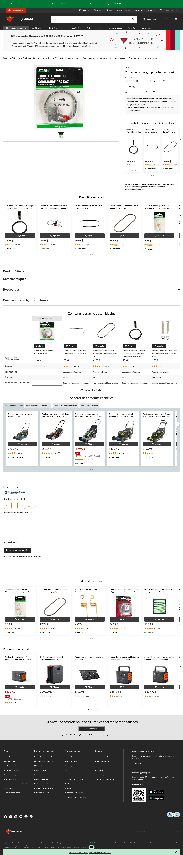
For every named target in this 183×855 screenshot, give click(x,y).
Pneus (99, 28)
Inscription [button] (100, 10)
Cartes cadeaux (39, 775)
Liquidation (76, 28)
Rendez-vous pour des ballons (44, 784)
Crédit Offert (86, 10)
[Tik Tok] (31, 816)
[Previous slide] (4, 3)
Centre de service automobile (44, 761)
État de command (152, 19)
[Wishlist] (166, 19)
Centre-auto (147, 28)
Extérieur (16, 58)
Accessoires (120, 58)
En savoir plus (137, 784)
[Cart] (176, 19)
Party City (132, 28)
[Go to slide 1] (61, 135)
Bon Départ (68, 784)
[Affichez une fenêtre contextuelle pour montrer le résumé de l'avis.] (161, 245)
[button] (133, 19)
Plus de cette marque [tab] (89, 405)
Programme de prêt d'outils (43, 788)
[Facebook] (5, 816)
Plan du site (99, 766)
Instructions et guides (41, 793)
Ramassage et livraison (11, 770)
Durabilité (68, 788)
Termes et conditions (102, 761)
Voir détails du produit (151, 81)
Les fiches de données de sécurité (15, 784)
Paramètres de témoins (12, 793)
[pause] (11, 3)
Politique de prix (100, 775)
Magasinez (123, 4)
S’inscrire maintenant (121, 735)
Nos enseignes (70, 766)
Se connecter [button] (168, 10)
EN (176, 10)
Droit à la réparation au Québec (105, 779)
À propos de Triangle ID (72, 761)
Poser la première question (17, 550)
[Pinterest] (26, 816)
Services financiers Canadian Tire (45, 757)
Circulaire (38, 28)
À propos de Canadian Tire (73, 757)
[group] (89, 453)
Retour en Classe (115, 28)
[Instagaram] (15, 816)
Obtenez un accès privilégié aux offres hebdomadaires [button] (90, 853)
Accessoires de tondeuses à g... (98, 58)
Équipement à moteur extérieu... (38, 58)
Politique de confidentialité (104, 757)
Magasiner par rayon (18, 28)
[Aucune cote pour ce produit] (130, 81)
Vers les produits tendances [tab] (65, 405)
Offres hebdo (57, 28)
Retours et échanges (11, 775)
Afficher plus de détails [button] (90, 390)
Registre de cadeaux (41, 779)
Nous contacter (9, 788)
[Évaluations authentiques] (15, 492)
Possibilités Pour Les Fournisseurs (76, 797)
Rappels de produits (10, 779)
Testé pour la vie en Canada (74, 779)
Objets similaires (169, 81)
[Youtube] (20, 816)
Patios (89, 28)
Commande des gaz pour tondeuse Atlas (151, 72)
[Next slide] (179, 3)
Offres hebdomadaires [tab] (13, 405)
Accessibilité (99, 770)
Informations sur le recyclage (74, 793)
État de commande (10, 766)
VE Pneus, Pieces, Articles (43, 766)
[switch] (8, 358)
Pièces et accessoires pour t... (68, 58)
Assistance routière (41, 770)
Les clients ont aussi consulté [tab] (38, 405)
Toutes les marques (71, 775)
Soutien (112, 10)
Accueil (6, 58)
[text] (133, 165)
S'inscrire (137, 764)
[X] (10, 816)
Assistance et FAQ (10, 761)
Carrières (68, 770)
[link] (132, 81)
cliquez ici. (139, 189)
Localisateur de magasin (12, 757)
